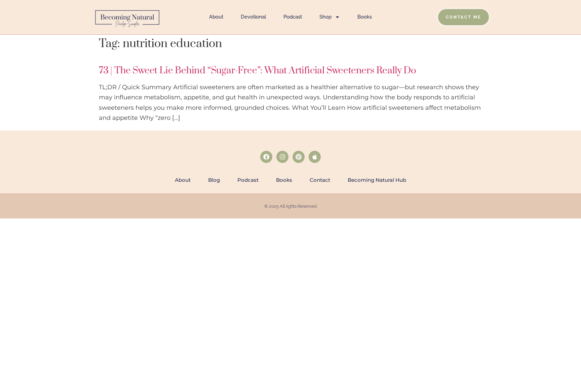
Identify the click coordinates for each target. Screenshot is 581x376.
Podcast (292, 17)
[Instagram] (282, 157)
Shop (325, 17)
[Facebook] (266, 157)
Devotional (253, 17)
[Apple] (315, 157)
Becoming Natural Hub (377, 180)
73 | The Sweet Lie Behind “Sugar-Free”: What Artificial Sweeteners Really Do (257, 70)
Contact (320, 180)
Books (364, 17)
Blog (214, 180)
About (216, 17)
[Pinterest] (299, 157)
